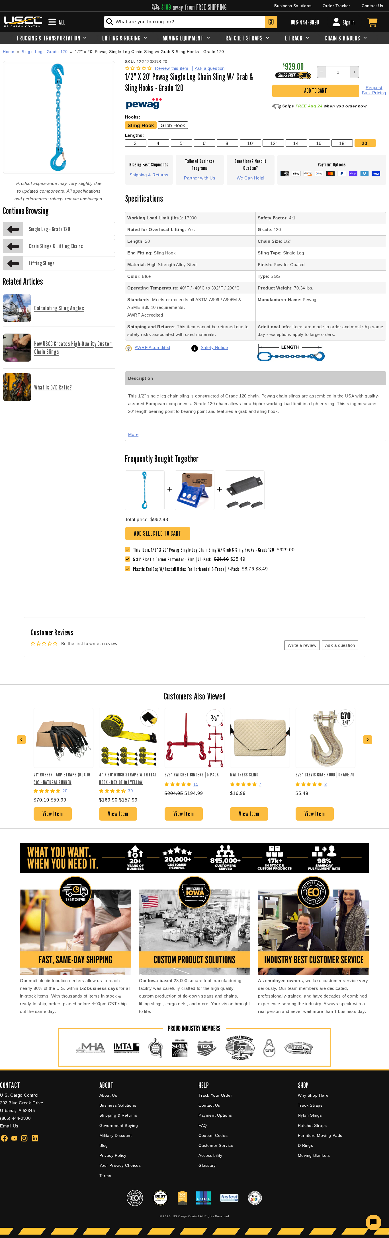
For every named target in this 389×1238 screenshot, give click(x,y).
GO (271, 21)
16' (319, 143)
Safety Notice (214, 347)
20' (365, 143)
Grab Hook (173, 125)
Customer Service (216, 1145)
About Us (108, 1095)
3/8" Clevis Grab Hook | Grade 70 (325, 775)
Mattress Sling (244, 775)
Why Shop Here (313, 1095)
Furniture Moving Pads (320, 1135)
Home (8, 51)
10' (250, 143)
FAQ (202, 1125)
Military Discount (115, 1135)
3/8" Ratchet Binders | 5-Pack (192, 775)
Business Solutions (292, 5)
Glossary (207, 1165)
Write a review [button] (302, 645)
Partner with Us (199, 178)
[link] (173, 559)
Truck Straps (310, 1105)
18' (342, 143)
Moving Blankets (314, 1155)
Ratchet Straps (312, 1125)
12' (273, 143)
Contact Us (372, 5)
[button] (139, 68)
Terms (105, 1175)
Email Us (9, 1125)
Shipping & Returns (149, 174)
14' (296, 143)
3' (136, 143)
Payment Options (215, 1115)
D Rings (305, 1145)
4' (158, 143)
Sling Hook (141, 125)
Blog (103, 1145)
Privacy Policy (112, 1155)
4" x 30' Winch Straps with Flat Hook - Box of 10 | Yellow (128, 778)
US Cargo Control (186, 1216)
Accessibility (210, 1155)
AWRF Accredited (152, 347)
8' (227, 143)
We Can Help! (251, 178)
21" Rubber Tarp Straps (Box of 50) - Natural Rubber (62, 778)
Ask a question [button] (340, 645)
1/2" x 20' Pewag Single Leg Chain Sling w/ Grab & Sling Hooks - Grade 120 (149, 52)
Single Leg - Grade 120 (44, 51)
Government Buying (118, 1125)
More (133, 434)
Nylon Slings (310, 1115)
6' (204, 143)
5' (181, 143)
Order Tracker (336, 5)
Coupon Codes (213, 1135)
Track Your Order (215, 1095)
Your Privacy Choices (120, 1165)
